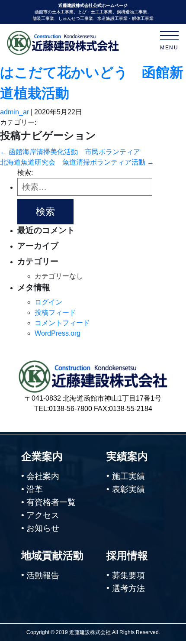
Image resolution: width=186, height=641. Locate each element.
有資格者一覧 (51, 502)
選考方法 (128, 588)
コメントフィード (62, 323)
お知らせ (42, 528)
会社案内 (42, 476)
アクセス (42, 515)
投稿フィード (55, 312)
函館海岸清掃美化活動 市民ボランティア (70, 151)
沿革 (34, 489)
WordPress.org (57, 333)
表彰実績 (128, 489)
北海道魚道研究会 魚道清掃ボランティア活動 (77, 162)
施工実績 (128, 476)
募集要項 (128, 575)
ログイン (48, 302)
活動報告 (42, 575)
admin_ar (14, 112)
